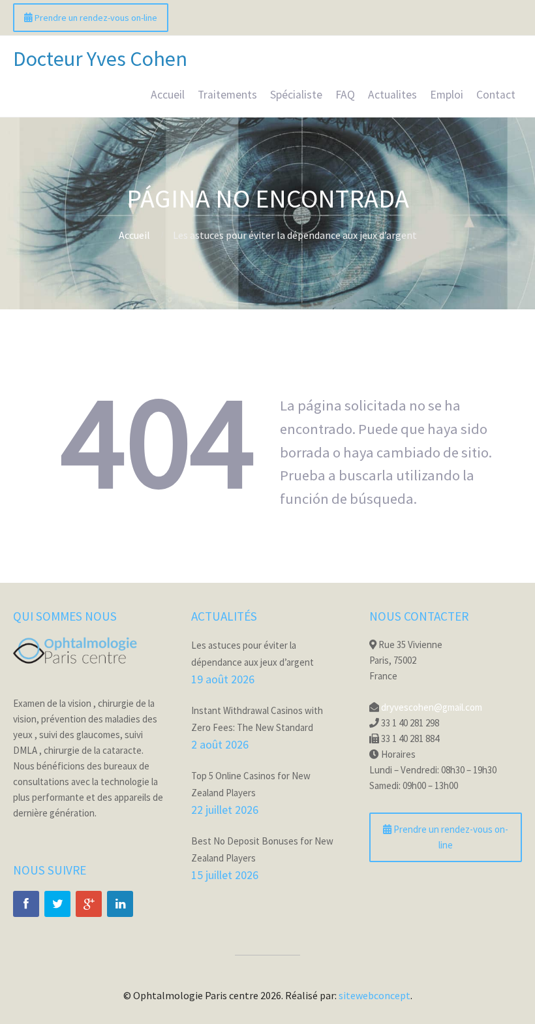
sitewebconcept (374, 995)
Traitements (227, 94)
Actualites (392, 94)
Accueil (168, 94)
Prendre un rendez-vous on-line (95, 17)
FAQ (345, 94)
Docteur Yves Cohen (100, 59)
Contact (495, 94)
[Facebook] (26, 904)
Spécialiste (296, 94)
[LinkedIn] (120, 904)
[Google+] (89, 904)
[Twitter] (57, 904)
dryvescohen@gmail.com (431, 707)
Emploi (446, 94)
